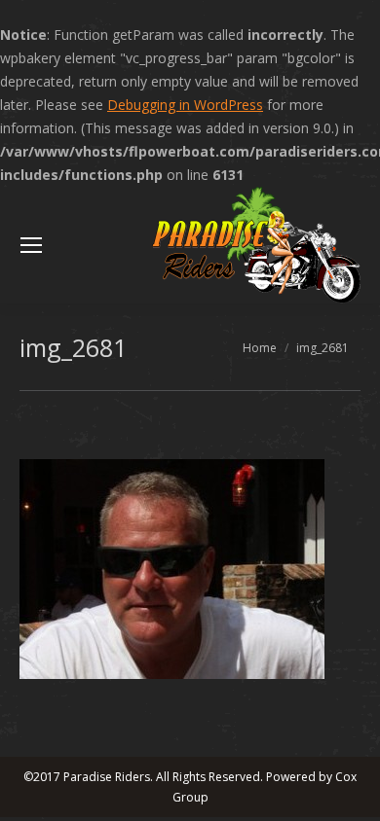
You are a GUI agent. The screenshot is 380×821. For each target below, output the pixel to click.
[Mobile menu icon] (31, 245)
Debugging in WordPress (185, 104)
